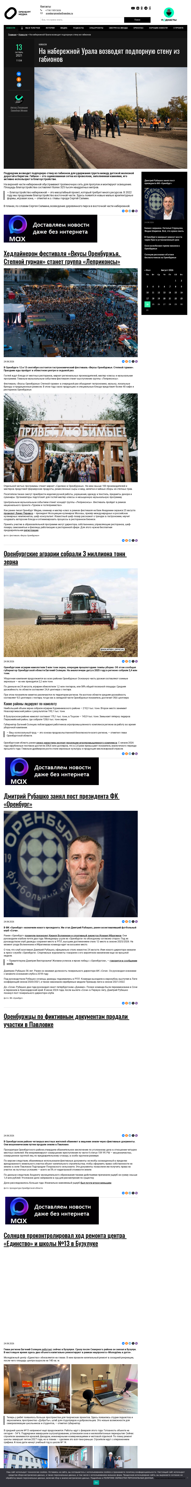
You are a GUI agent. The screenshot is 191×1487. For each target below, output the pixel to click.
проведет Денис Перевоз (18, 513)
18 (153, 298)
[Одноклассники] (18, 79)
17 (147, 298)
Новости (23, 34)
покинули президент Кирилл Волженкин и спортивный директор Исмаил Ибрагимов (73, 935)
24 (147, 304)
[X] (133, 211)
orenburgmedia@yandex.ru (59, 13)
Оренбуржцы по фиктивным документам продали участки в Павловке (66, 1020)
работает (47, 1349)
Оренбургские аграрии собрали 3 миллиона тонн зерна (65, 557)
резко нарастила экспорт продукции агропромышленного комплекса (76, 742)
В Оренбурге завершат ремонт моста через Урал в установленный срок (163, 238)
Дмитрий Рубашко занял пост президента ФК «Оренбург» (62, 799)
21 (170, 298)
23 (181, 298)
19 (159, 298)
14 (170, 292)
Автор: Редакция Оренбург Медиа (19, 109)
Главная (12, 34)
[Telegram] (19, 85)
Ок (96, 1482)
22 (176, 298)
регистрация (31, 530)
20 (164, 298)
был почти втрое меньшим (95, 1182)
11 (153, 292)
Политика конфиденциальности (169, 1478)
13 (164, 292)
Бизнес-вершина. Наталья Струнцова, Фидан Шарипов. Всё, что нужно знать (164, 229)
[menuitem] (11, 28)
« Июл (147, 270)
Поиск (137, 20)
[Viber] (136, 211)
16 (181, 292)
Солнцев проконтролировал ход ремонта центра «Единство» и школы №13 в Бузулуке (65, 1239)
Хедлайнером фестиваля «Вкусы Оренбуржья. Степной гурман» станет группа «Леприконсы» (62, 257)
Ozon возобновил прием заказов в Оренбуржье (162, 247)
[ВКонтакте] (18, 74)
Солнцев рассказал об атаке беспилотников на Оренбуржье (160, 256)
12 (159, 292)
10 (147, 292)
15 (176, 292)
